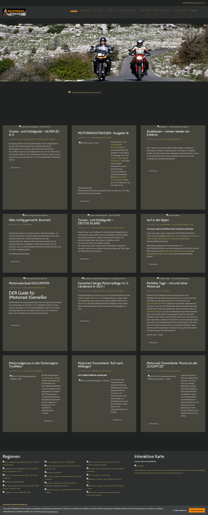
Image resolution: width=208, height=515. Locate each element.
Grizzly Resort (94, 298)
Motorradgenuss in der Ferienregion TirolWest (33, 364)
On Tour (97, 10)
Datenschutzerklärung (19, 504)
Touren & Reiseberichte (171, 139)
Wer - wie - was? (162, 10)
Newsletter (181, 10)
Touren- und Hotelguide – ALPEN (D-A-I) (34, 133)
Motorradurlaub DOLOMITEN (29, 283)
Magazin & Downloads (102, 137)
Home (74, 10)
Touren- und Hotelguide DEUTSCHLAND (119, 144)
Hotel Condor (176, 236)
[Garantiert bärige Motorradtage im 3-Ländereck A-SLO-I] (104, 278)
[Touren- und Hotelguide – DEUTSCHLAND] (104, 215)
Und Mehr (145, 10)
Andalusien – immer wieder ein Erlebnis (168, 133)
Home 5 (106, 78)
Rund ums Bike (127, 10)
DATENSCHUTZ (199, 3)
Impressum (6, 504)
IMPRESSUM (188, 3)
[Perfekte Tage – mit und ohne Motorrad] (173, 278)
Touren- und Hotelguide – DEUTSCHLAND (96, 221)
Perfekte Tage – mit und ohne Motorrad (167, 284)
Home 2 (101, 78)
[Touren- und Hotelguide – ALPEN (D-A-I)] (35, 126)
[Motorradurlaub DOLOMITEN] (35, 278)
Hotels (111, 10)
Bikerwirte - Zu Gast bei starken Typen (177, 224)
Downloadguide (48, 378)
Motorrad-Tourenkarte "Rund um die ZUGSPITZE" (172, 364)
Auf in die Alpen (158, 220)
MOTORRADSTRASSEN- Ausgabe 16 (103, 133)
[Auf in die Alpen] (173, 215)
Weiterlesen (15, 168)
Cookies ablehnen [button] (180, 510)
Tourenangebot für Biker (156, 303)
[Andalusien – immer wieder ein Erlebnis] (172, 126)
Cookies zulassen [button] (196, 510)
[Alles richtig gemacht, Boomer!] (35, 215)
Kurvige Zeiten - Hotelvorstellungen (39, 139)
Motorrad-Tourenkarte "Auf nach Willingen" (100, 364)
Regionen (85, 10)
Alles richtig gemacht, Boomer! (30, 220)
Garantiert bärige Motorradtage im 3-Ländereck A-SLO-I (103, 284)
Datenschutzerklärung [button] (49, 512)
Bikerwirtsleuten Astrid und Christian (160, 254)
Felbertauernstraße (154, 312)
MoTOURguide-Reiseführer (35, 288)
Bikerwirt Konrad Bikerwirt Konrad (175, 251)
